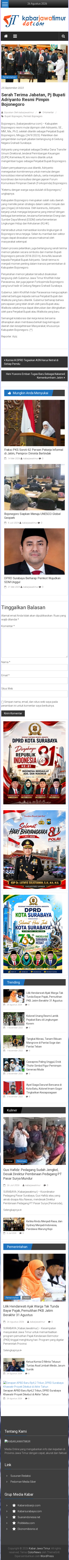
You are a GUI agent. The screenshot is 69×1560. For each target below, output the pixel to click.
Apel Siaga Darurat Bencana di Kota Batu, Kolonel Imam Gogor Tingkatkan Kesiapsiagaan (44, 1088)
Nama (5, 662)
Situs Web (7, 688)
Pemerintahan (9, 77)
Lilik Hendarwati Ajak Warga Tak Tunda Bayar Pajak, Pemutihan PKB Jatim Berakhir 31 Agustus (44, 996)
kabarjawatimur (30, 458)
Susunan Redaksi (20, 1475)
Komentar (8, 626)
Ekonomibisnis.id (28, 1528)
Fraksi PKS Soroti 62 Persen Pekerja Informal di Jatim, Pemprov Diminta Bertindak (33, 451)
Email (5, 675)
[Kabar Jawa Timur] (5, 36)
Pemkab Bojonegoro (32, 116)
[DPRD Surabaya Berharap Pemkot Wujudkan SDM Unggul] (34, 551)
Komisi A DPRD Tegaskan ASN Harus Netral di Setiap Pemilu (31, 362)
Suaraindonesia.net (29, 1517)
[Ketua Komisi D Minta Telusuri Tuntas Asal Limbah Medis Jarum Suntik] (13, 1364)
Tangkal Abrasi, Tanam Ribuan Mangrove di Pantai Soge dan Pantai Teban (44, 1042)
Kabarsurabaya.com (30, 1511)
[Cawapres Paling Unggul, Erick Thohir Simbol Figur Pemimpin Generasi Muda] (13, 1064)
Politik (26, 1297)
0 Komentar (48, 112)
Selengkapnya (11, 1209)
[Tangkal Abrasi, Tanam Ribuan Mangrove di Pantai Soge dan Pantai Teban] (13, 1041)
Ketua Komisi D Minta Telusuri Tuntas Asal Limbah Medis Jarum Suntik (45, 1365)
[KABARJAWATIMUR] (17, 1441)
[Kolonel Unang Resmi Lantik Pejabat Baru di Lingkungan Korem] (13, 1018)
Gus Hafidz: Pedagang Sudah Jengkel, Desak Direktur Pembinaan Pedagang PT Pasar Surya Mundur (32, 1174)
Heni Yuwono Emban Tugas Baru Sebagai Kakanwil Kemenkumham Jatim (35, 375)
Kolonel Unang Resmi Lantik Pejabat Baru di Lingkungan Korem (42, 1019)
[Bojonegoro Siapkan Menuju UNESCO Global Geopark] (34, 487)
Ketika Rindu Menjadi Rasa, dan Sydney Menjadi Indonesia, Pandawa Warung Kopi (44, 1225)
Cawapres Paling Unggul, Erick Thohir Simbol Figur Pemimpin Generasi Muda (43, 1065)
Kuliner (9, 1161)
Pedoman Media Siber (23, 1481)
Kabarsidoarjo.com (29, 1505)
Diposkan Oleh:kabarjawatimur (19, 112)
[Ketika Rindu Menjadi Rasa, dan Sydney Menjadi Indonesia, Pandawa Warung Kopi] (13, 1224)
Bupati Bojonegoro (13, 116)
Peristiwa (21, 1161)
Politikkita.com (26, 1523)
